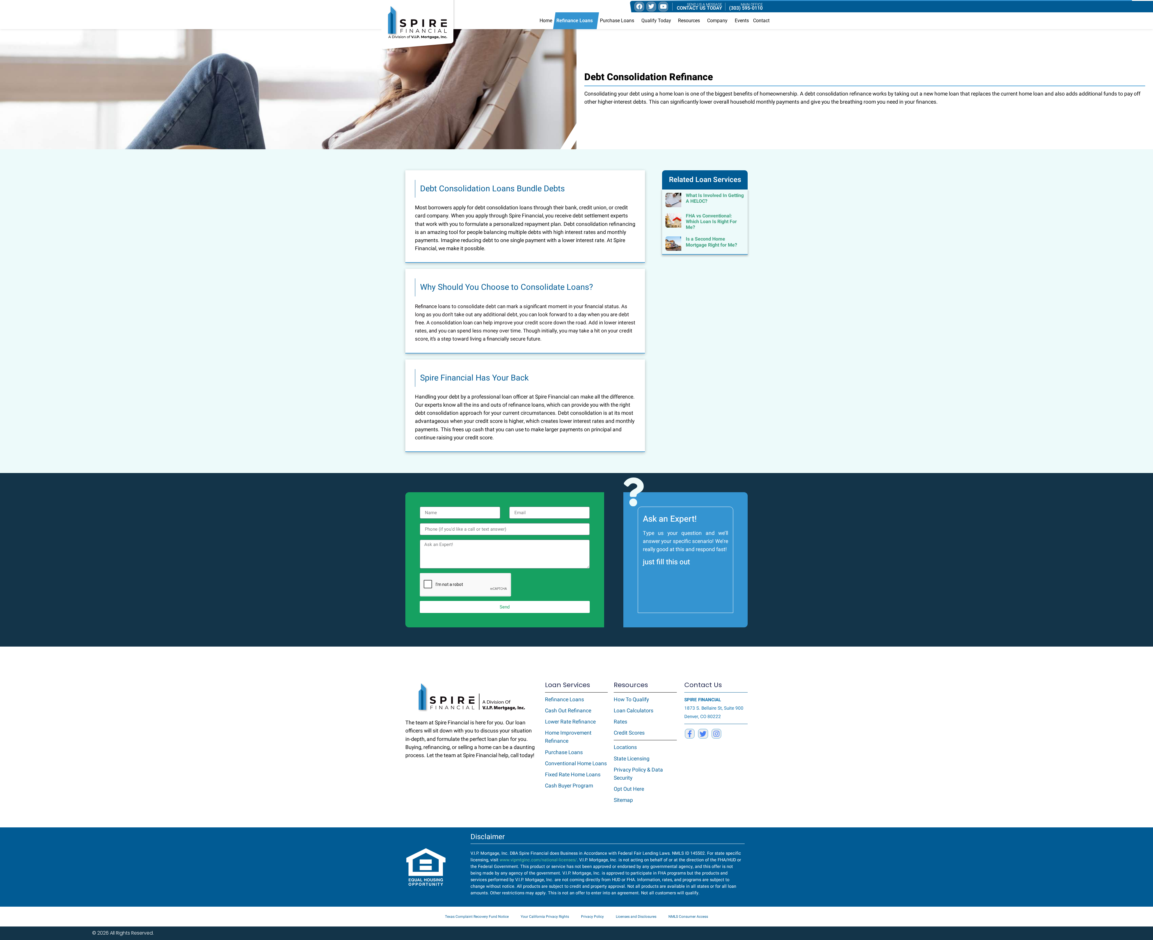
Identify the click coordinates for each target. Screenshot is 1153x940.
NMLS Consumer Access (688, 916)
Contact (761, 20)
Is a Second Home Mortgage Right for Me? (711, 241)
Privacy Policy (592, 916)
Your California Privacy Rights (545, 916)
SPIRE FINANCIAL (702, 699)
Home (546, 20)
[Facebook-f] (690, 733)
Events (742, 20)
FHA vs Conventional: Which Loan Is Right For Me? (711, 221)
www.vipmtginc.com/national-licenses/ (538, 860)
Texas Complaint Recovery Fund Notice (477, 916)
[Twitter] (703, 733)
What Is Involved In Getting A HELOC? (715, 198)
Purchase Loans (617, 20)
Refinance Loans (574, 20)
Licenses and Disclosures (636, 916)
